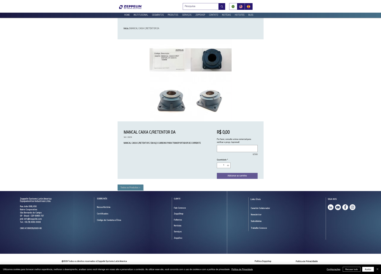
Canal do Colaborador (260, 208)
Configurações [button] (333, 269)
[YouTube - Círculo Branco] (338, 207)
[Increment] (228, 165)
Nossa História (103, 207)
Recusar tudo (351, 269)
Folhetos (178, 220)
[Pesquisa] (221, 6)
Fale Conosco (180, 208)
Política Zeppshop (263, 261)
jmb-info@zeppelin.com (31, 219)
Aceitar (368, 269)
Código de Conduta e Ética (109, 220)
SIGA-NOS (332, 199)
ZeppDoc (178, 238)
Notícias (177, 226)
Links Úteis (255, 199)
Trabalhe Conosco (259, 228)
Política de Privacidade (242, 269)
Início (126, 28)
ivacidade (307, 261)
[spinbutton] (223, 165)
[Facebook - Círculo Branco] (345, 207)
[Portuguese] (233, 6)
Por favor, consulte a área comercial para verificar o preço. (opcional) (234, 140)
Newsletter (256, 215)
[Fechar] (377, 269)
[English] (241, 6)
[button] (141, 14)
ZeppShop (178, 214)
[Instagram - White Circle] (352, 207)
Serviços (178, 232)
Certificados (102, 214)
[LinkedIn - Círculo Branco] (331, 207)
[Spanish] (248, 6)
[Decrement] (219, 165)
